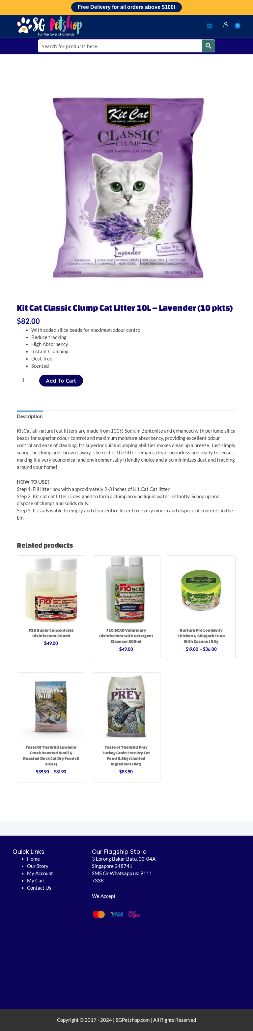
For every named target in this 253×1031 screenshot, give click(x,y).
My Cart (36, 880)
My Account (40, 873)
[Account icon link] (226, 25)
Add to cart (61, 381)
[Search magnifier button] (208, 46)
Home (33, 859)
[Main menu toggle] (209, 26)
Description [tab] (30, 416)
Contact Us (39, 888)
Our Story (37, 866)
